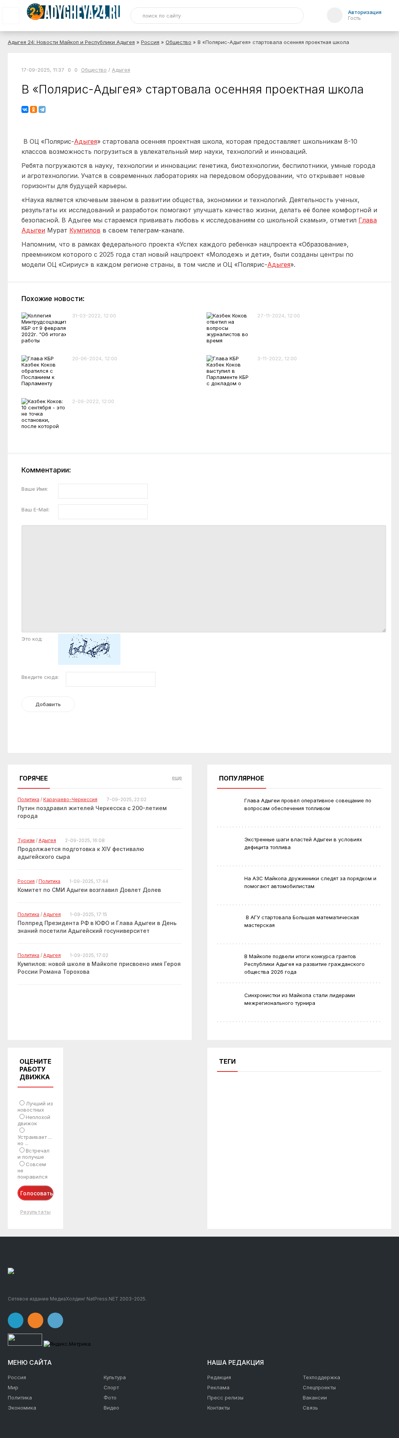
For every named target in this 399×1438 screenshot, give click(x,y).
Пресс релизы (225, 1397)
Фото (110, 1397)
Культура (115, 1377)
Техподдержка (321, 1377)
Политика (28, 799)
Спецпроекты (319, 1387)
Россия (150, 42)
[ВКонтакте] (24, 109)
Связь (310, 1408)
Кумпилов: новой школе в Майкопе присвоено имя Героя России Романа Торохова (99, 967)
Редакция (219, 1377)
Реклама (218, 1387)
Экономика (22, 1408)
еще (177, 777)
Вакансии (315, 1397)
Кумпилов (85, 230)
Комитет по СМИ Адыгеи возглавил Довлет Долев (89, 889)
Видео (111, 1408)
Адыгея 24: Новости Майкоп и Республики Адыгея (71, 42)
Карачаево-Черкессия (70, 799)
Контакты (218, 1408)
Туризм (26, 840)
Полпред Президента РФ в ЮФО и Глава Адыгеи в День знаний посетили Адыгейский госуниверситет (97, 927)
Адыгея (121, 70)
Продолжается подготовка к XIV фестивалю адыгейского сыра (81, 853)
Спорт (111, 1387)
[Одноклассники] (33, 109)
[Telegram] (42, 109)
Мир (13, 1387)
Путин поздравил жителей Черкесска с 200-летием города (92, 812)
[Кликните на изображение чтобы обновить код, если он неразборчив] (89, 663)
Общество (178, 42)
